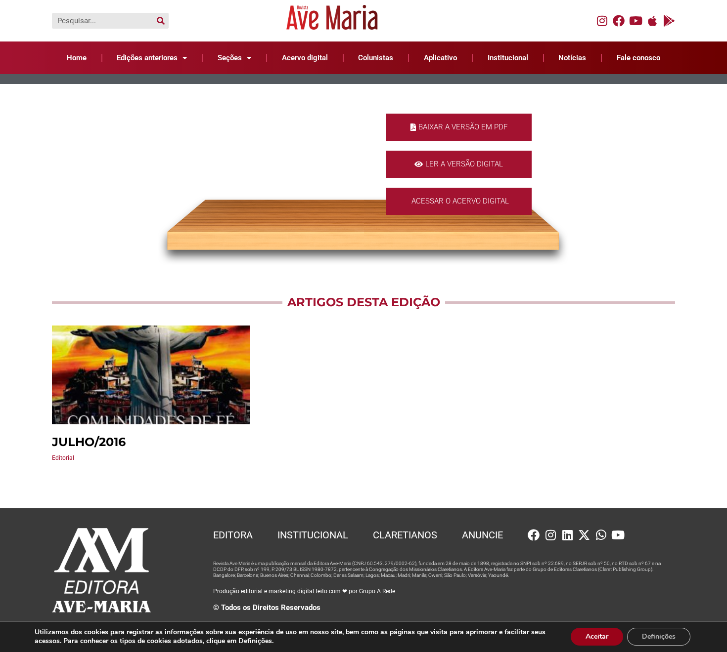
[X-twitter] (584, 535)
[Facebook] (619, 21)
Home (77, 57)
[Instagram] (602, 21)
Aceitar (597, 636)
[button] (459, 127)
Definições (659, 636)
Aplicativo (440, 57)
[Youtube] (635, 21)
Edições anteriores (147, 57)
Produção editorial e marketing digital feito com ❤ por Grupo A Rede (304, 591)
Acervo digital (305, 57)
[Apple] (652, 21)
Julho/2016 (89, 442)
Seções (230, 57)
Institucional (508, 57)
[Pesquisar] (161, 21)
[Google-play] (669, 21)
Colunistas (375, 57)
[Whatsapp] (601, 535)
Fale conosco (638, 57)
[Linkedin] (567, 535)
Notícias (572, 57)
